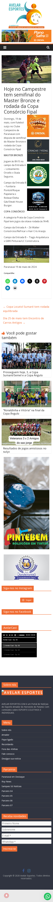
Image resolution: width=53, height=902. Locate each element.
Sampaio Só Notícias (11, 786)
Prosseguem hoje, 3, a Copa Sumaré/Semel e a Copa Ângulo (23, 373)
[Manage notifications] (6, 895)
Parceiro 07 (7, 805)
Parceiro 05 (7, 795)
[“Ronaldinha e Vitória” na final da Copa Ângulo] (26, 382)
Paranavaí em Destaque (13, 776)
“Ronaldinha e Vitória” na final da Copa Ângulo (23, 411)
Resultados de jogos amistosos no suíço (24, 450)
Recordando (7, 744)
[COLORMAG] (22, 691)
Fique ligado (7, 739)
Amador (5, 734)
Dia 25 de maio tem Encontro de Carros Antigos (23, 320)
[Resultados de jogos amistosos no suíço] (26, 420)
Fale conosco (8, 753)
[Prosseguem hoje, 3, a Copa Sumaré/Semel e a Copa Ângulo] (26, 344)
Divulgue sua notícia (11, 758)
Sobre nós (6, 730)
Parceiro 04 (7, 791)
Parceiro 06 (7, 800)
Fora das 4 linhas (10, 749)
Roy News (6, 781)
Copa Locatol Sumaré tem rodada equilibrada (26, 309)
